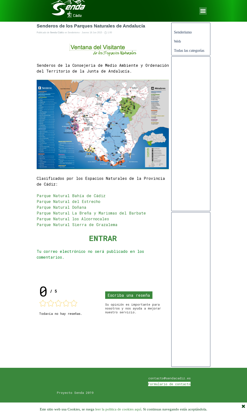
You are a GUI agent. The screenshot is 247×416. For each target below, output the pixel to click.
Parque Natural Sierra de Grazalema (77, 224)
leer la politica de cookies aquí (118, 409)
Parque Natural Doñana (61, 207)
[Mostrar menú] (203, 11)
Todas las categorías (189, 50)
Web (177, 41)
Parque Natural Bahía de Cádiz (71, 195)
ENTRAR (103, 238)
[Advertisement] (191, 136)
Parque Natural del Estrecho (68, 201)
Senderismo (183, 32)
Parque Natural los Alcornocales (73, 218)
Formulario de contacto (169, 384)
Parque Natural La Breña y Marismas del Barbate (91, 212)
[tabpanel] (169, 381)
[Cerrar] (243, 406)
